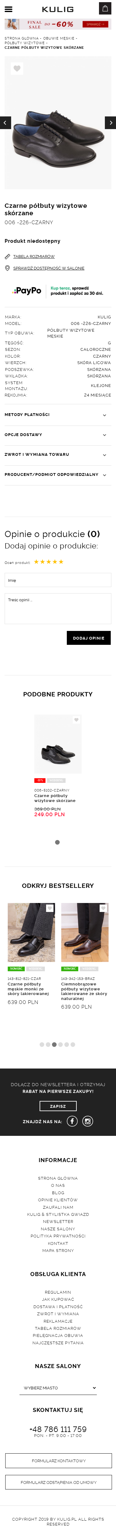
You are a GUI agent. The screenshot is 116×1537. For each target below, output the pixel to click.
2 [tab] (48, 1044)
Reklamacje (58, 1321)
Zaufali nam (58, 1207)
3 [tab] (54, 1044)
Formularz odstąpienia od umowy (59, 1482)
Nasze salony (58, 1228)
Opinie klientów (58, 1199)
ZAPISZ (58, 1106)
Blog (58, 1192)
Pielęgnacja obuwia (58, 1335)
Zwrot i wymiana (58, 1313)
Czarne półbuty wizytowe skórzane (55, 797)
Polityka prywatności (58, 1235)
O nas (58, 1185)
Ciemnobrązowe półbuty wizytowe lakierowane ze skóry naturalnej (84, 991)
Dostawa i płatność (58, 1306)
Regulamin (58, 1292)
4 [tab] (60, 1044)
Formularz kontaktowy (59, 1460)
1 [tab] (57, 842)
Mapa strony (58, 1250)
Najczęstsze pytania (58, 1342)
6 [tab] (73, 1044)
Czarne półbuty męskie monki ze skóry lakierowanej (28, 988)
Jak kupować (58, 1299)
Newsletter (58, 1221)
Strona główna (58, 1178)
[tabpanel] (58, 783)
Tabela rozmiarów (58, 1328)
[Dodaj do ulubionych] (76, 720)
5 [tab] (66, 1044)
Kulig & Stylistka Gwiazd (58, 1214)
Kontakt (58, 1243)
